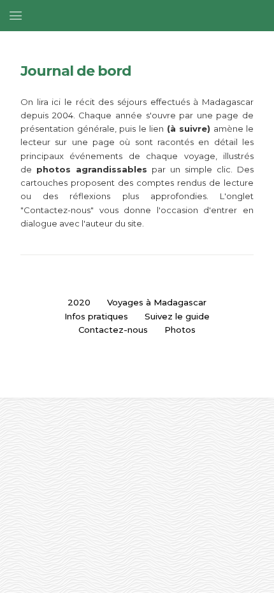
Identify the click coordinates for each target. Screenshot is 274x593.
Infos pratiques (96, 316)
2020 (79, 302)
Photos (180, 329)
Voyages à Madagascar (156, 302)
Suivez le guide (177, 316)
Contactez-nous (113, 329)
